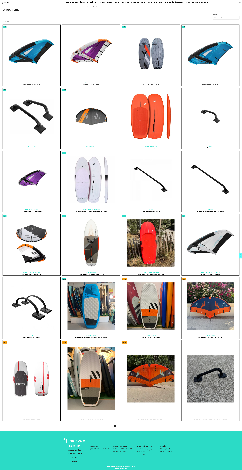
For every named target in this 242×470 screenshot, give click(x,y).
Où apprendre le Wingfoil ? (120, 451)
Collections (88, 6)
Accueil (82, 6)
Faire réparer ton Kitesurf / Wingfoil (99, 448)
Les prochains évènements (144, 453)
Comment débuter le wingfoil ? (121, 450)
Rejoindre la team (164, 450)
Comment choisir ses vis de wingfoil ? (123, 453)
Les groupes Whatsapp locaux (145, 454)
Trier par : (215, 14)
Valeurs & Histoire (164, 453)
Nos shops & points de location (168, 451)
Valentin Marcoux (121, 468)
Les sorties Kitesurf (142, 448)
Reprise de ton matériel (96, 450)
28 (127, 426)
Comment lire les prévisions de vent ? (123, 448)
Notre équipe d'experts (166, 448)
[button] (237, 2)
